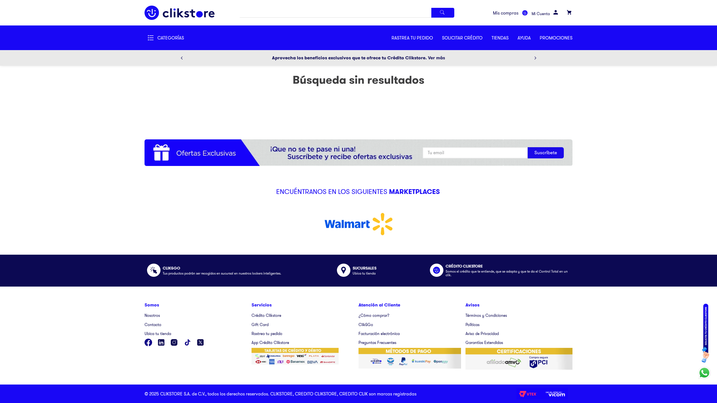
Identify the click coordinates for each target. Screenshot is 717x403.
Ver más (436, 58)
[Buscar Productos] (443, 13)
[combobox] (346, 13)
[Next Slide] (535, 58)
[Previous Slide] (181, 58)
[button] (467, 37)
